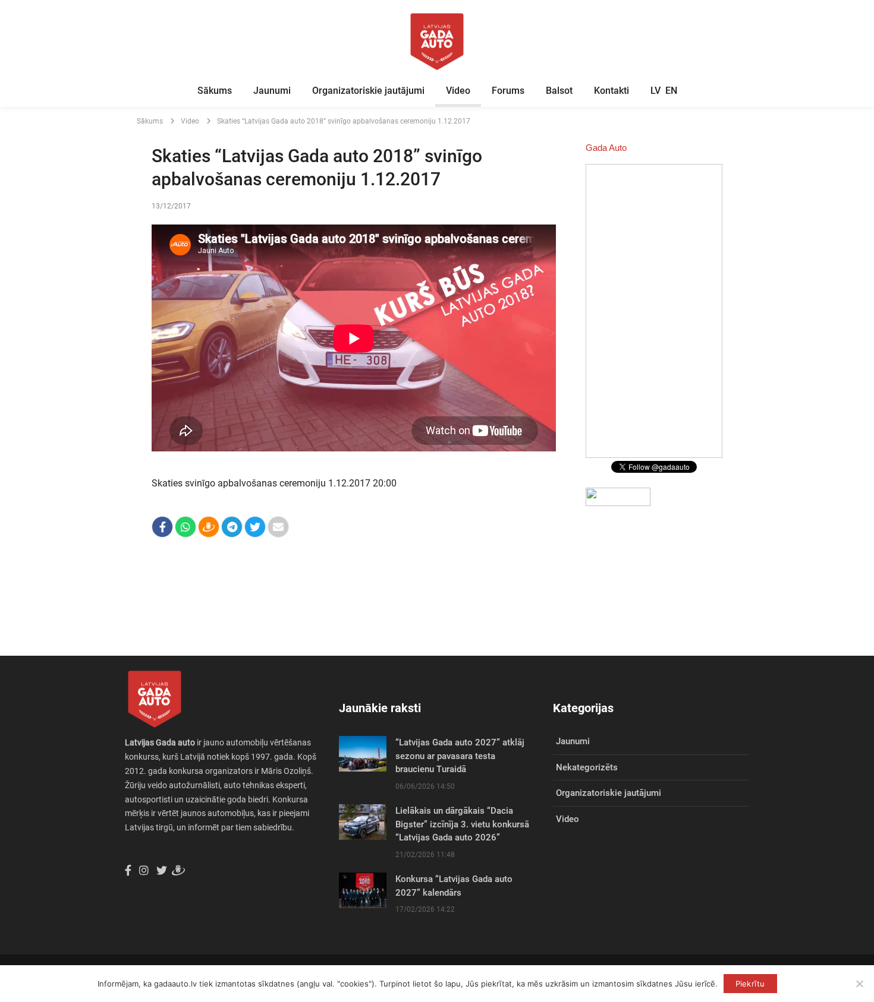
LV (655, 90)
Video (458, 90)
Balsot (559, 90)
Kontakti (611, 90)
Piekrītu (750, 983)
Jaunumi (272, 90)
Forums (508, 90)
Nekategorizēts (587, 767)
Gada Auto (606, 148)
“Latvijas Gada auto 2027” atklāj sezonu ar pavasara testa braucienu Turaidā (459, 756)
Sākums (214, 90)
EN (671, 90)
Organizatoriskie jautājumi (368, 90)
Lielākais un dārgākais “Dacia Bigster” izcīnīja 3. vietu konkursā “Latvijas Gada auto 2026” (462, 824)
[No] (859, 984)
